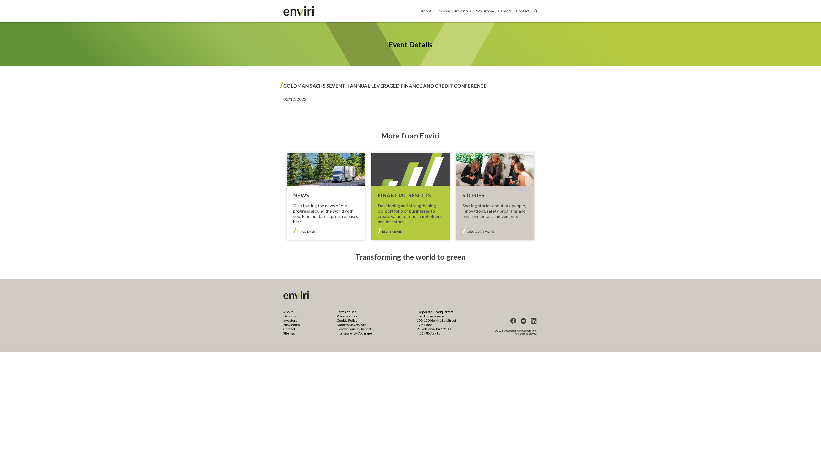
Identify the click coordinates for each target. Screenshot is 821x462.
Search (536, 11)
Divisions (443, 11)
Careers (505, 11)
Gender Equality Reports (355, 329)
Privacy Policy (347, 316)
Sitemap (289, 333)
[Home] (298, 11)
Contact (523, 11)
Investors (463, 11)
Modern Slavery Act (351, 325)
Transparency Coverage (354, 333)
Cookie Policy (347, 320)
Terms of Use (346, 312)
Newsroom (484, 11)
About (426, 11)
